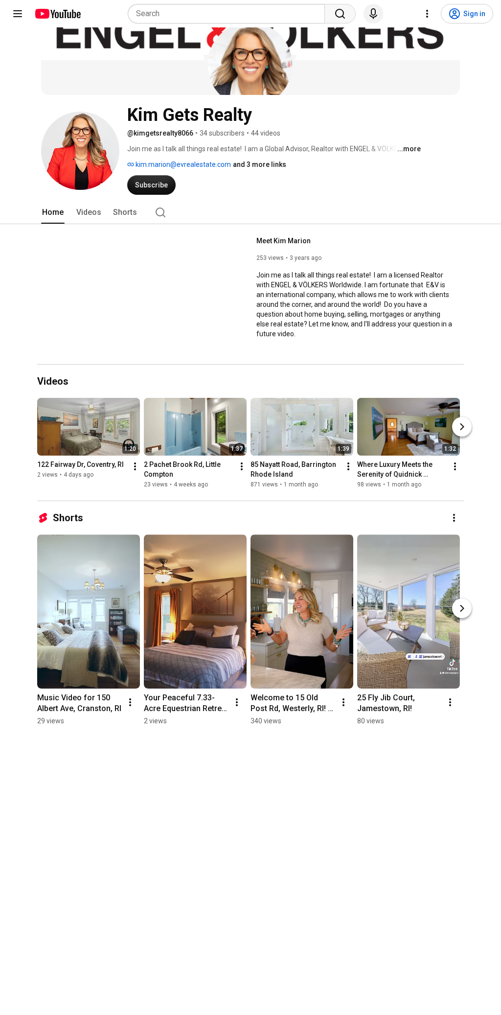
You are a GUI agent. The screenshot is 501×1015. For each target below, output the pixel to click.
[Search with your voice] (373, 13)
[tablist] (250, 212)
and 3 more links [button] (259, 164)
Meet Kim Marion (283, 241)
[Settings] (427, 14)
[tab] (53, 212)
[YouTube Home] (57, 13)
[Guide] (17, 14)
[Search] (340, 13)
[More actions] (135, 466)
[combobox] (229, 14)
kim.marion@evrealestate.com (182, 164)
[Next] (462, 427)
